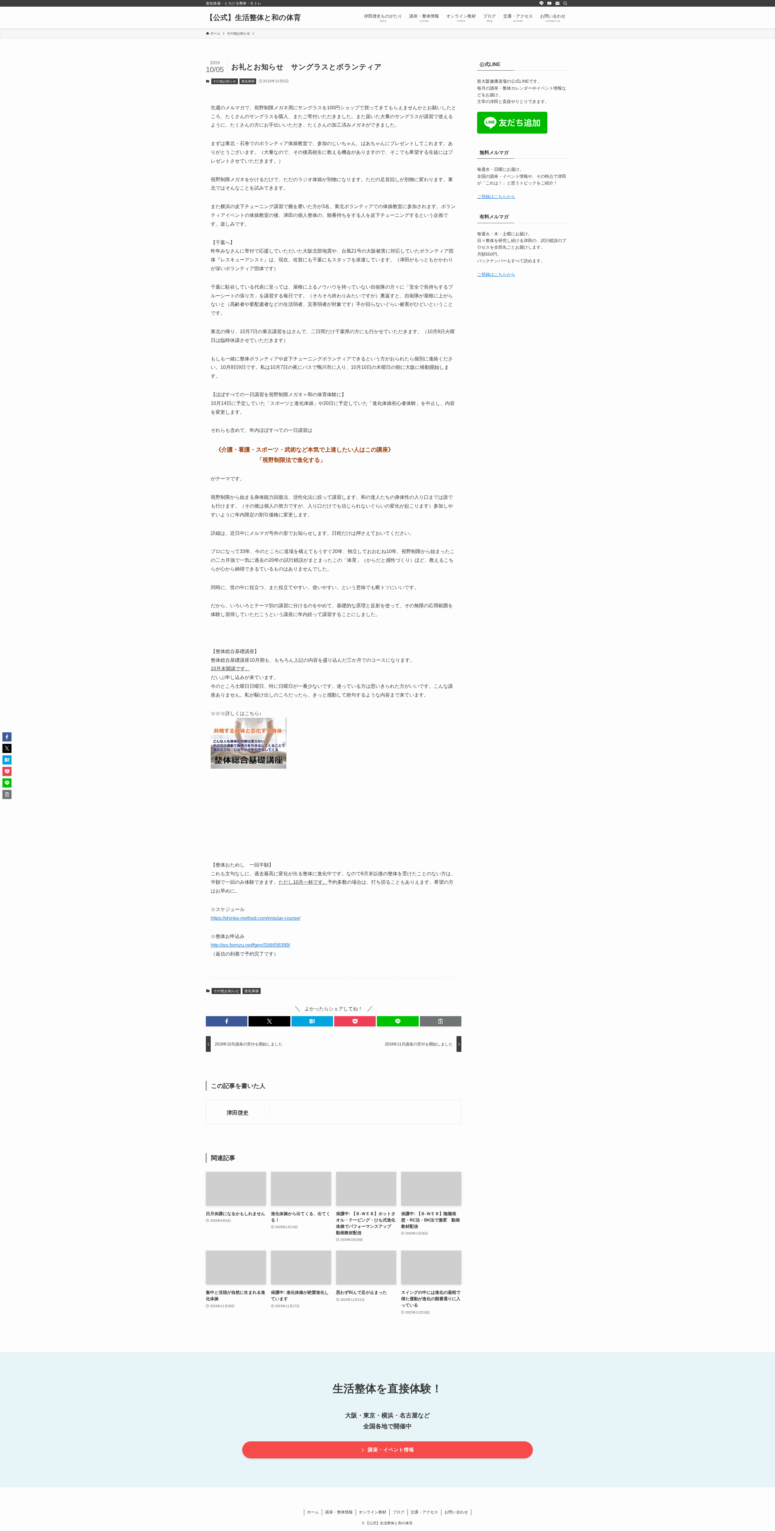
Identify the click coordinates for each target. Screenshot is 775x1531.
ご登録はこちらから (496, 196)
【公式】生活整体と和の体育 (253, 17)
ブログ (398, 1512)
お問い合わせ (456, 1512)
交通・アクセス (424, 1512)
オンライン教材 (372, 1512)
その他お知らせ (224, 81)
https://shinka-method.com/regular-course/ (255, 918)
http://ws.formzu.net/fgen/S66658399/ (250, 945)
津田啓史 (238, 1113)
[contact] (557, 3)
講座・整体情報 (339, 1512)
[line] (542, 3)
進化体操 (248, 81)
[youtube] (549, 3)
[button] (226, 1021)
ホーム (313, 1512)
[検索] (565, 3)
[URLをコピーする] (440, 1021)
